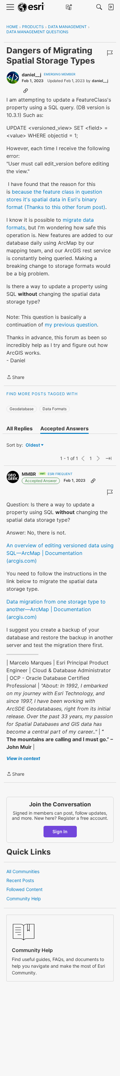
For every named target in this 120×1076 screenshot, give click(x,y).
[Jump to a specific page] (108, 458)
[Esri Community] (31, 7)
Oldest (33, 445)
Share (15, 377)
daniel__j (31, 74)
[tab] (19, 428)
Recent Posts (20, 880)
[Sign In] (110, 7)
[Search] (99, 7)
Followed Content (24, 889)
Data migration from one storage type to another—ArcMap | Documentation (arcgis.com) (56, 609)
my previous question (71, 324)
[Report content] (110, 53)
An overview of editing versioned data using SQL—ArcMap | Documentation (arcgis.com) (60, 553)
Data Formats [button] (55, 408)
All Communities (22, 871)
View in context (23, 758)
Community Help (23, 898)
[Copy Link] (25, 90)
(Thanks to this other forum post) (64, 207)
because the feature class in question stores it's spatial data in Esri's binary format (54, 199)
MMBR (29, 474)
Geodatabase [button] (22, 408)
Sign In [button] (60, 831)
